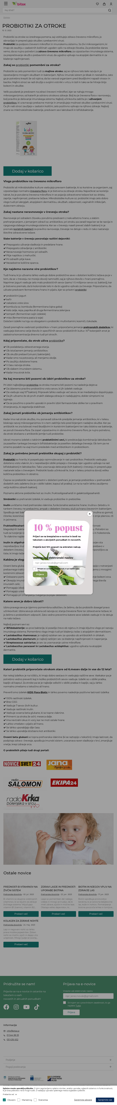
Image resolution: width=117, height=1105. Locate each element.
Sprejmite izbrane (83, 1100)
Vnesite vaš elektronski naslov (53, 557)
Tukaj (77, 569)
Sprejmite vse (105, 1100)
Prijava (40, 574)
